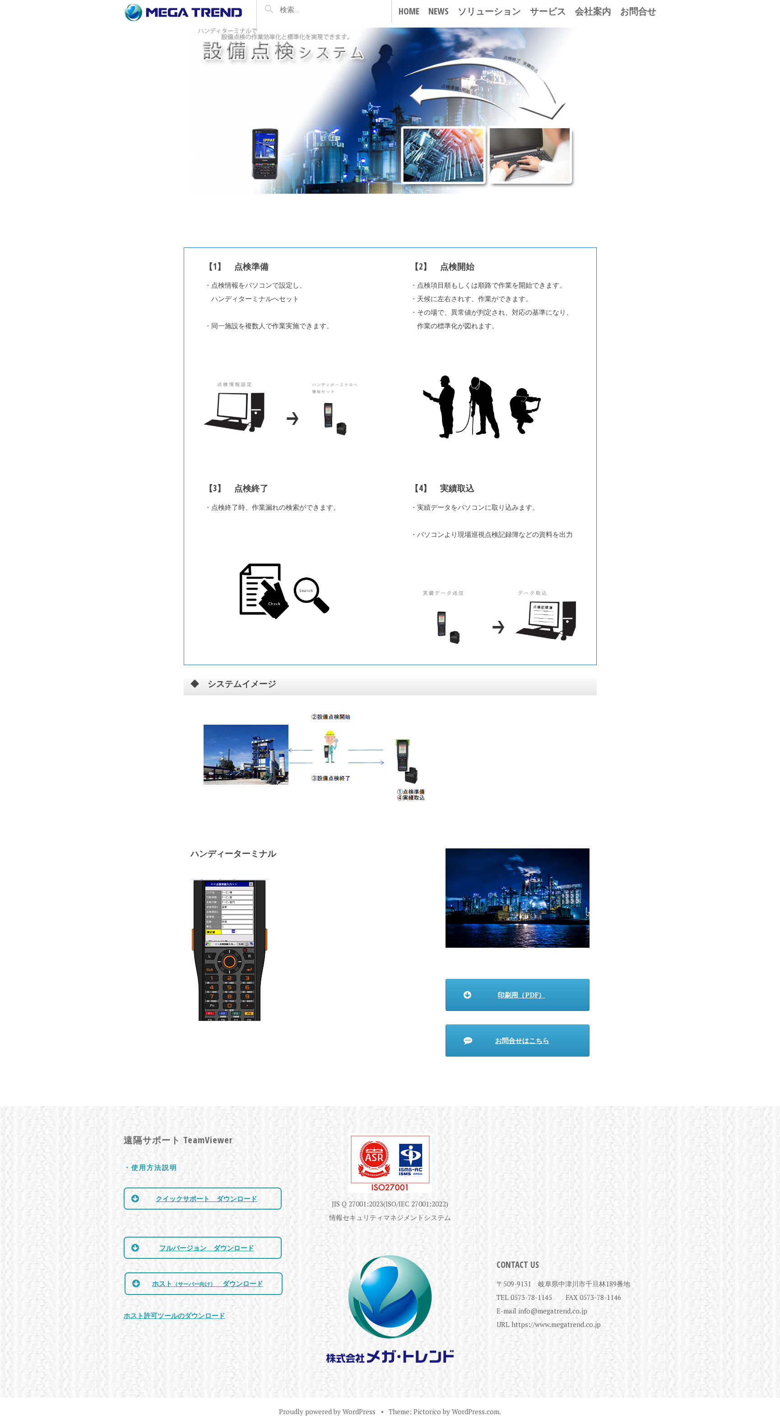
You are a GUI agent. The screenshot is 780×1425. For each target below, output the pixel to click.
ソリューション (489, 11)
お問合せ (638, 11)
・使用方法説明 (150, 1167)
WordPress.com (475, 1411)
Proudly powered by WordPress (327, 1411)
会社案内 (593, 11)
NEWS (438, 11)
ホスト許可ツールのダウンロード (174, 1315)
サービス (548, 11)
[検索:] (310, 9)
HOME (409, 11)
